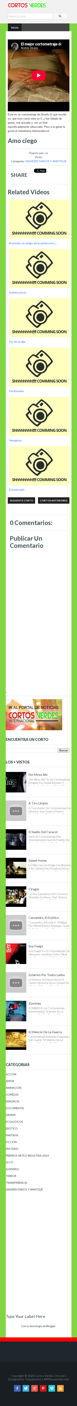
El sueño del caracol (43, 832)
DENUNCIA (12, 1101)
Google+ (34, 1388)
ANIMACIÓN (13, 1087)
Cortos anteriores (53, 500)
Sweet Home (38, 860)
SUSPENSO (12, 1169)
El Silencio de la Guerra (45, 1032)
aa (46, 153)
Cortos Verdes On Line (49, 1375)
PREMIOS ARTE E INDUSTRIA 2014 (27, 1155)
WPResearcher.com (56, 1379)
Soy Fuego (36, 946)
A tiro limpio (38, 803)
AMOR (10, 1081)
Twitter (26, 1388)
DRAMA (11, 1115)
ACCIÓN (11, 1074)
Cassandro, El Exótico (44, 917)
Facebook (17, 1388)
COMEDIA (12, 1094)
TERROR (11, 1176)
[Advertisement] (38, 661)
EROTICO (12, 1128)
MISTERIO (12, 1148)
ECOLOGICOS (14, 1121)
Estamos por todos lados (47, 975)
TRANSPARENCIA (16, 1182)
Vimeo (51, 1388)
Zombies (35, 1003)
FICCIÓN (11, 1142)
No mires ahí (38, 774)
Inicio (14, 27)
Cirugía (34, 889)
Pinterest (43, 1388)
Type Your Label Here (25, 1316)
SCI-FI (9, 1162)
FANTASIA (12, 1135)
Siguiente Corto (21, 500)
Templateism (33, 1379)
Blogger (50, 1326)
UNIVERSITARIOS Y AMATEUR (45, 161)
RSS (60, 1388)
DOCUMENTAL (15, 1108)
